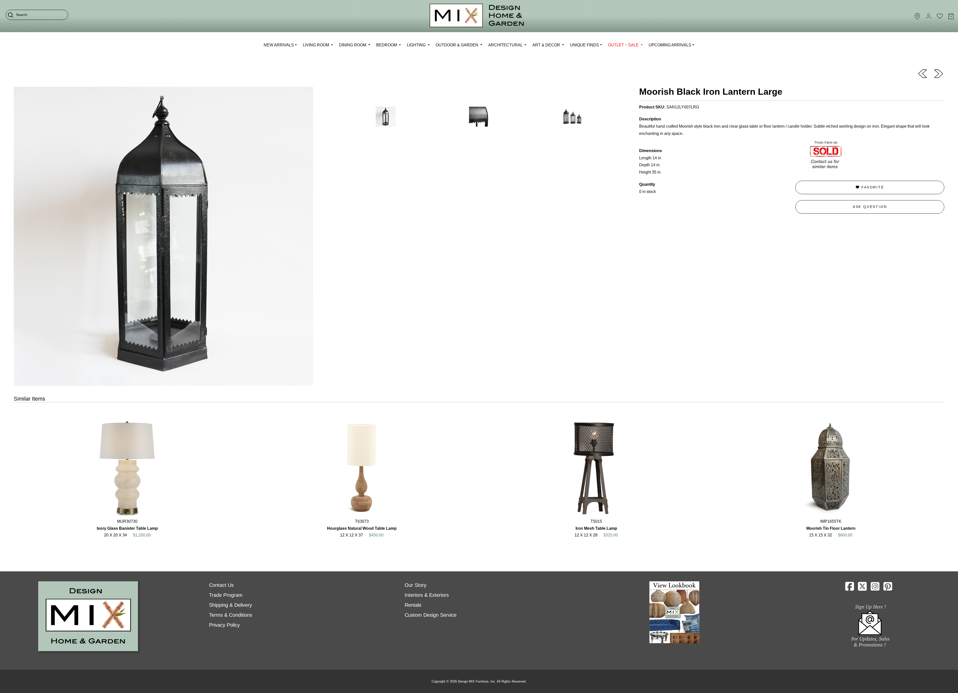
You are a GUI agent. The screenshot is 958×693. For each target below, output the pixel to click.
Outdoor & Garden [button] (457, 45)
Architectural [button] (505, 45)
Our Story (415, 585)
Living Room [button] (316, 45)
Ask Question (870, 207)
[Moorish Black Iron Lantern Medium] (922, 73)
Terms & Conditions (230, 615)
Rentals (413, 605)
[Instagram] (875, 588)
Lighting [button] (417, 45)
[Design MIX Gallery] (477, 16)
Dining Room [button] (353, 45)
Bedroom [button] (387, 45)
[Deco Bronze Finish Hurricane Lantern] (938, 73)
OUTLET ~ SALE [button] (624, 45)
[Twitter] (862, 588)
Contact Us (221, 585)
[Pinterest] (887, 588)
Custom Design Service (431, 615)
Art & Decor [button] (546, 45)
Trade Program (225, 595)
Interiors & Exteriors (427, 595)
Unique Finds (584, 45)
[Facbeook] (849, 588)
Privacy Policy (224, 625)
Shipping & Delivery (230, 605)
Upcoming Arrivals (670, 45)
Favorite (872, 187)
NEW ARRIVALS (279, 45)
